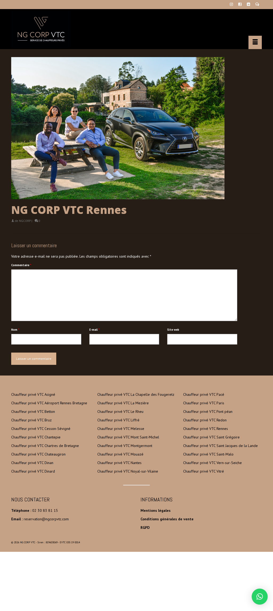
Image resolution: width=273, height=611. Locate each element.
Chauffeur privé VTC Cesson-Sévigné (40, 428)
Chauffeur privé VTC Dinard (33, 471)
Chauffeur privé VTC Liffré (118, 420)
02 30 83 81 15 (45, 510)
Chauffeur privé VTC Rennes (205, 428)
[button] (260, 597)
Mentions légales (155, 510)
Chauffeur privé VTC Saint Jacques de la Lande (220, 445)
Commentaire (21, 265)
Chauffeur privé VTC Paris (203, 403)
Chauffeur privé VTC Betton (33, 411)
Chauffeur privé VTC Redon (205, 420)
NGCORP (25, 221)
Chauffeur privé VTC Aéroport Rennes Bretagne (49, 403)
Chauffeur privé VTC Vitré (203, 471)
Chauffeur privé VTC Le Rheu (120, 411)
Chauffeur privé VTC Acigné (33, 394)
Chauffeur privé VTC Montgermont (124, 445)
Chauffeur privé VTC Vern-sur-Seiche (212, 462)
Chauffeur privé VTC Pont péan (207, 411)
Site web (173, 330)
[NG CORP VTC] (50, 29)
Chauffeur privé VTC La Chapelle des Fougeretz (135, 394)
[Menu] (255, 42)
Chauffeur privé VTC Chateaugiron (38, 454)
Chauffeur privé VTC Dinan (32, 462)
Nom (15, 330)
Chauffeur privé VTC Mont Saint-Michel (128, 437)
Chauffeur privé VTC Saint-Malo (208, 454)
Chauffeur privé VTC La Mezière (123, 403)
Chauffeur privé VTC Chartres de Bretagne (45, 445)
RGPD (145, 527)
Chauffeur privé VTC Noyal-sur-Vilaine (127, 471)
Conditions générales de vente (167, 519)
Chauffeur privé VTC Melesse (120, 428)
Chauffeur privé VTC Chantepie (36, 437)
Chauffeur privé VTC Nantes (119, 462)
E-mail (94, 330)
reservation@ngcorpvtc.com (46, 519)
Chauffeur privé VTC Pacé (203, 394)
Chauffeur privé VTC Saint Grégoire (211, 437)
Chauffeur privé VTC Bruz (31, 420)
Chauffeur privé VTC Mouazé (120, 454)
